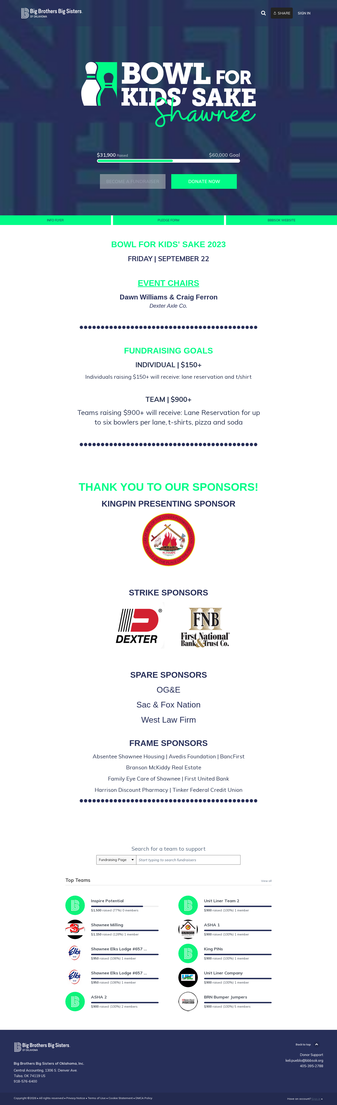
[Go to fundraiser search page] (263, 13)
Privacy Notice (75, 1098)
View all (266, 880)
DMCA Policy (143, 1098)
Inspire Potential (107, 900)
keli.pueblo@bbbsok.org (304, 1060)
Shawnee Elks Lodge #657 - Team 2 (119, 948)
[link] (52, 13)
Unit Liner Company (223, 973)
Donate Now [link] (204, 181)
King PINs (213, 948)
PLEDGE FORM (168, 220)
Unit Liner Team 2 (221, 900)
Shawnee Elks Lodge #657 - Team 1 (119, 973)
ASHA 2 (99, 997)
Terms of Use (97, 1098)
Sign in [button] (304, 13)
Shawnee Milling (107, 924)
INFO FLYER (55, 220)
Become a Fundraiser (132, 181)
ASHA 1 (212, 924)
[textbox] (188, 860)
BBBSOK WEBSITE (282, 220)
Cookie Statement (120, 1098)
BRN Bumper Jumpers (225, 997)
